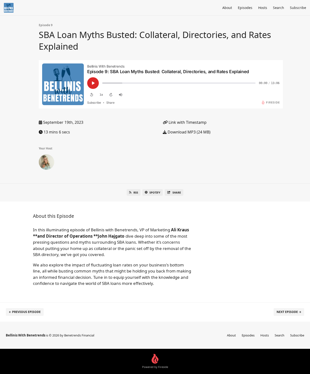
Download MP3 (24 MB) (188, 132)
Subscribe (298, 7)
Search (278, 7)
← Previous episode (25, 312)
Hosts (262, 7)
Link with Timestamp (187, 122)
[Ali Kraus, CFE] (46, 163)
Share (176, 192)
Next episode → (289, 312)
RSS (135, 192)
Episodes (245, 7)
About (227, 7)
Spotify (154, 192)
